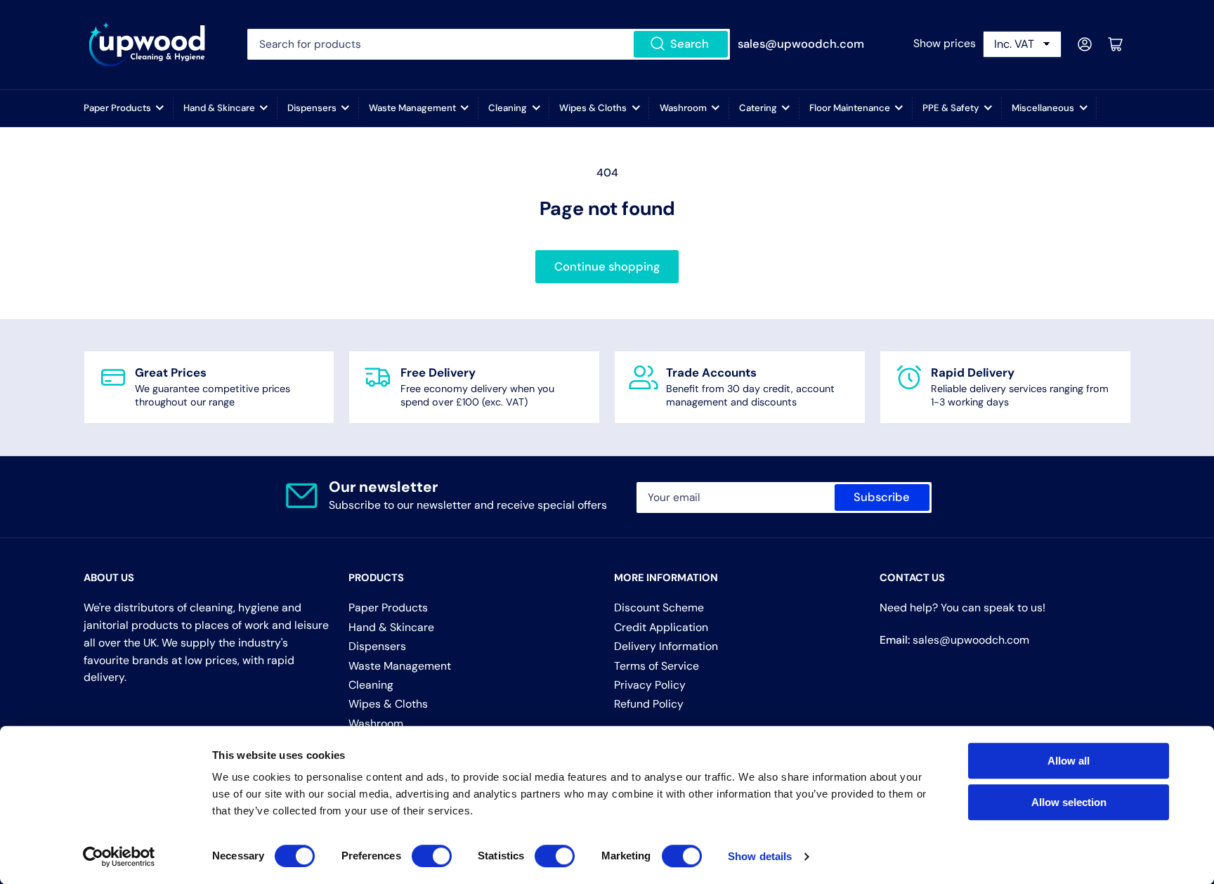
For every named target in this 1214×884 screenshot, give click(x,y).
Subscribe (882, 497)
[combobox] (488, 44)
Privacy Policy (650, 684)
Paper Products (117, 108)
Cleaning (507, 108)
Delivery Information (666, 646)
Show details (760, 856)
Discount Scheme (659, 607)
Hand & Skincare (219, 108)
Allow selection (1069, 802)
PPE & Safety (950, 108)
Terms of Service (656, 665)
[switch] (432, 856)
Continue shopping (607, 266)
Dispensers (312, 108)
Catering (758, 108)
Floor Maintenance (849, 108)
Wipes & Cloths (593, 108)
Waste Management (412, 108)
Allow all (1068, 761)
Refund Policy (649, 703)
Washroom (683, 108)
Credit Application (661, 627)
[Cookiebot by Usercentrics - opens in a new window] (119, 856)
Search (689, 44)
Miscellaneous (1043, 108)
